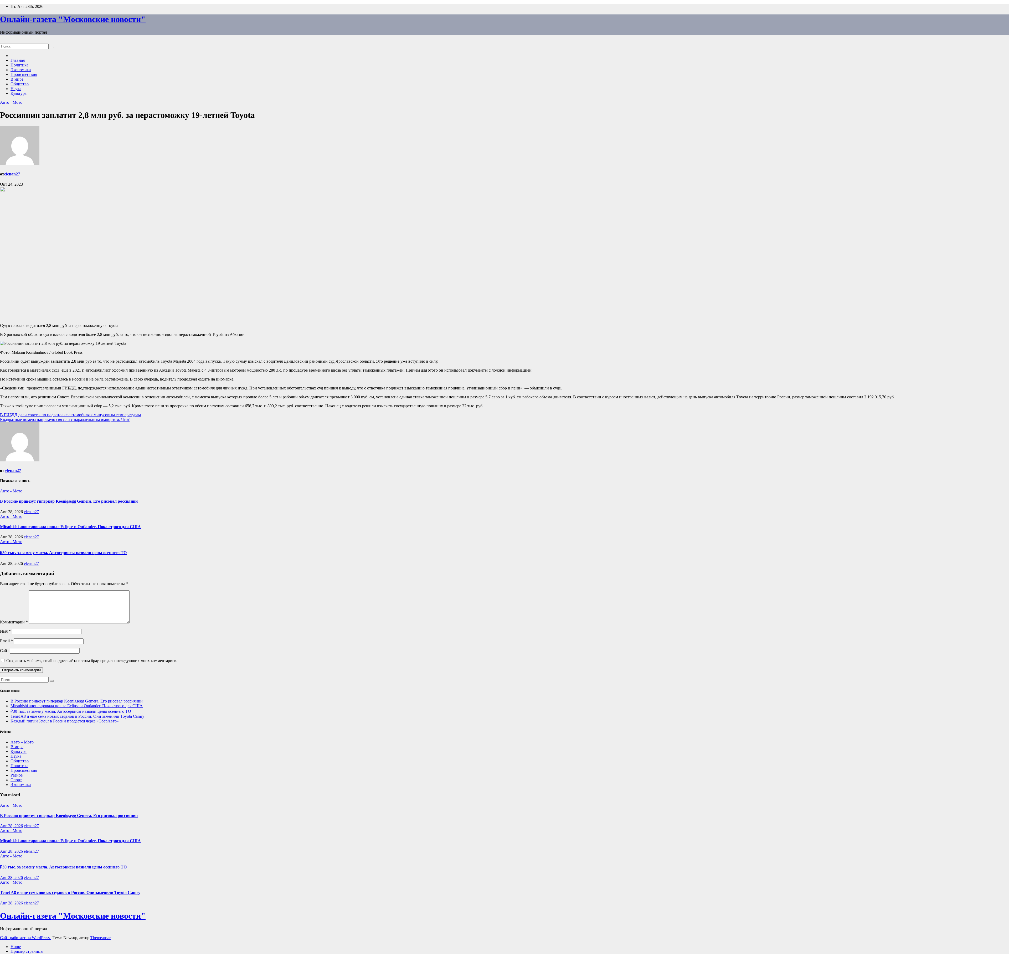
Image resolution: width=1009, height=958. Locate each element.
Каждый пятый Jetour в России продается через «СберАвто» (65, 721)
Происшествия (24, 74)
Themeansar (100, 937)
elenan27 (12, 174)
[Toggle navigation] (2, 42)
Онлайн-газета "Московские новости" (73, 19)
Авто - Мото (11, 102)
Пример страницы (27, 951)
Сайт (4, 650)
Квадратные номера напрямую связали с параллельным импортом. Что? (65, 419)
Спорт (16, 780)
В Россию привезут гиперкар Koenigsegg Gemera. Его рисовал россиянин (69, 501)
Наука (16, 88)
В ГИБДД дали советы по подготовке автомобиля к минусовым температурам (70, 415)
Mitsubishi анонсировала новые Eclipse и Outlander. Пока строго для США (70, 526)
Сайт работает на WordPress (25, 937)
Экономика (21, 69)
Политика (19, 65)
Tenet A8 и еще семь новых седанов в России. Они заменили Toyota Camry (77, 716)
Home (16, 946)
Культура (19, 93)
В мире (17, 79)
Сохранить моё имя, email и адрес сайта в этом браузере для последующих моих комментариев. (91, 660)
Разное (17, 775)
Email (6, 641)
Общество (20, 84)
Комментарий (14, 622)
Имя (5, 631)
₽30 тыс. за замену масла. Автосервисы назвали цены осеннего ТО (63, 552)
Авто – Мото (22, 742)
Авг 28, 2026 (11, 826)
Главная (18, 60)
